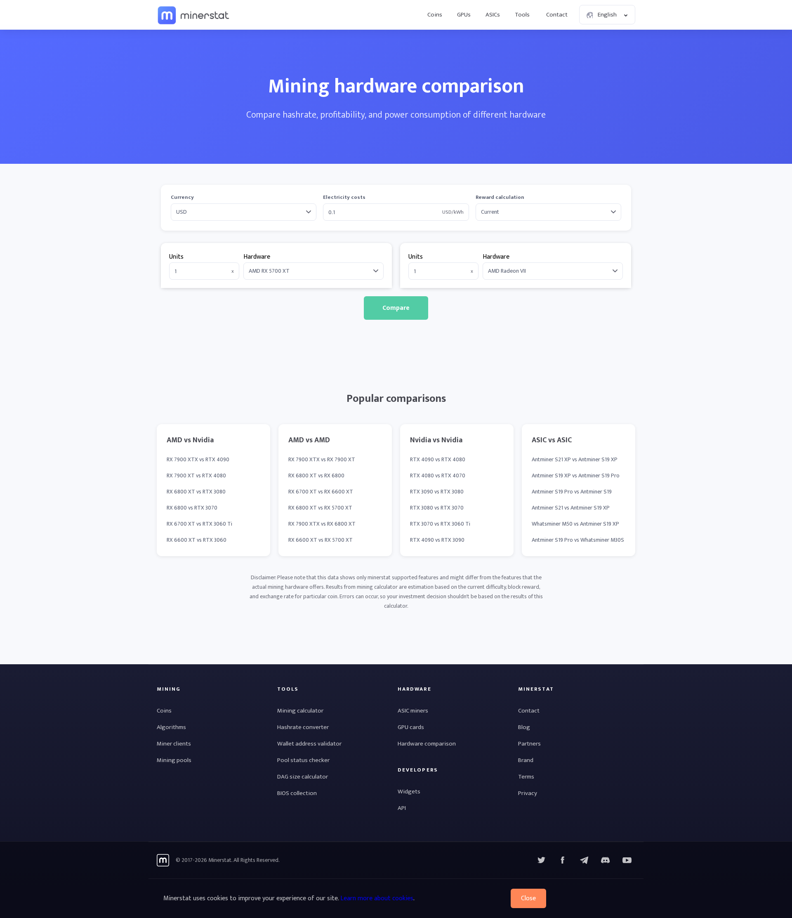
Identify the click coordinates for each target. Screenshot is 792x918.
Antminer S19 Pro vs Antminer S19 (572, 491)
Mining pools (174, 760)
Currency (182, 197)
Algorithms (171, 727)
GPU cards (411, 727)
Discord (627, 860)
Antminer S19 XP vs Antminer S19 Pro (576, 475)
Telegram (584, 860)
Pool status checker (303, 760)
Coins (434, 14)
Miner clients (174, 744)
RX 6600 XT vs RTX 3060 (196, 540)
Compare (396, 308)
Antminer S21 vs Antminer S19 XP (571, 507)
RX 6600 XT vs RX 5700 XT (320, 540)
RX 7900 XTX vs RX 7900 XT (321, 459)
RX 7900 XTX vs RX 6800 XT (322, 524)
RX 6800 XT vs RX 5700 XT (320, 507)
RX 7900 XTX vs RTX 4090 (198, 459)
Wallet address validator (309, 744)
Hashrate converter (303, 727)
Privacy (527, 793)
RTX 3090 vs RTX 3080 (437, 491)
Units (176, 256)
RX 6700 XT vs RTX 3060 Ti (199, 524)
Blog (524, 727)
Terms (526, 777)
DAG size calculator (302, 777)
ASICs (493, 14)
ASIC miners (413, 711)
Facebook (562, 860)
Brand (525, 760)
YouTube (605, 860)
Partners (529, 744)
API (402, 808)
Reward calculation (500, 197)
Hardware (256, 256)
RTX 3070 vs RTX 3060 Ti (440, 524)
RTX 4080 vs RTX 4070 (437, 475)
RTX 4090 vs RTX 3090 (437, 540)
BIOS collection (297, 793)
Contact (557, 14)
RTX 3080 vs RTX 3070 (437, 507)
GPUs (464, 14)
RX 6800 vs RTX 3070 (192, 507)
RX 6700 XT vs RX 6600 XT (320, 491)
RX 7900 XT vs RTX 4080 (196, 475)
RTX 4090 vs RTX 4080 (437, 459)
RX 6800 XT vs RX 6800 (316, 475)
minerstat (194, 14)
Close (528, 898)
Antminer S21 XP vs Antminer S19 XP (575, 459)
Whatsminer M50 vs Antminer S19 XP (575, 524)
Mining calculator (300, 711)
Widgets (409, 791)
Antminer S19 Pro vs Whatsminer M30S (578, 540)
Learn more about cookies (376, 898)
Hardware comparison (427, 744)
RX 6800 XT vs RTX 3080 (196, 491)
